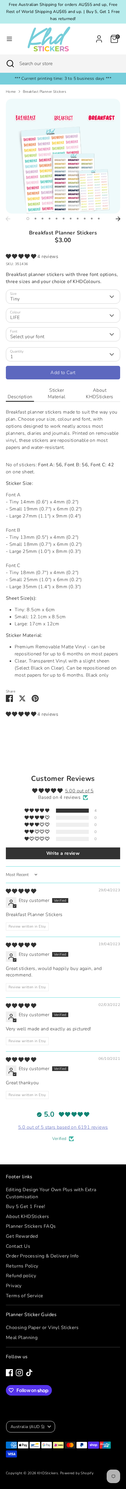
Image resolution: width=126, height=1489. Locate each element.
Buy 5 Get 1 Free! (25, 1206)
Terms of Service (24, 1296)
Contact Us (18, 1246)
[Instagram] (19, 1372)
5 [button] (56, 218)
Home (11, 91)
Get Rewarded (22, 1236)
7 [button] (70, 218)
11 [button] (99, 218)
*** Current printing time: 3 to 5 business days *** (63, 78)
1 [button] (27, 218)
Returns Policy (22, 1266)
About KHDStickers (99, 393)
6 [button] (63, 218)
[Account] (99, 36)
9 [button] (85, 218)
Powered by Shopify (76, 1473)
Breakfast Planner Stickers (44, 91)
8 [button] (78, 218)
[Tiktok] (29, 1372)
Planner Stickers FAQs (31, 1226)
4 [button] (49, 218)
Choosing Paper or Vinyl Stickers (42, 1327)
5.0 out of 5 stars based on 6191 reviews (63, 1127)
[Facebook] (9, 1372)
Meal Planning (22, 1337)
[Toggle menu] (9, 39)
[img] (21, 891)
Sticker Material (56, 393)
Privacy (14, 1286)
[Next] (118, 218)
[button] (21, 256)
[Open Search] (9, 63)
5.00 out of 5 (79, 791)
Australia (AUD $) (28, 1426)
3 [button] (42, 218)
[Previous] (7, 218)
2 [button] (35, 218)
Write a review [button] (63, 853)
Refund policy (21, 1275)
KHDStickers (47, 1473)
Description (20, 397)
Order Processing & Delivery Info (42, 1256)
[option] (63, 156)
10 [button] (92, 218)
